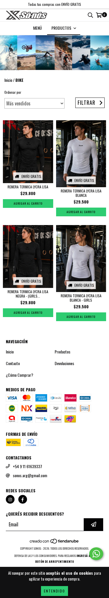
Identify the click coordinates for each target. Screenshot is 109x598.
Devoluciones (64, 363)
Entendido (54, 590)
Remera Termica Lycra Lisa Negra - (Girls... (28, 293)
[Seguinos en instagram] (10, 499)
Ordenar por (12, 92)
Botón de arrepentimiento (54, 561)
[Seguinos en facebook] (22, 499)
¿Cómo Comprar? (19, 375)
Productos (62, 352)
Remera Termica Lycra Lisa (28, 187)
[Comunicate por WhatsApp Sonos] (96, 553)
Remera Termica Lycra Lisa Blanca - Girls (81, 297)
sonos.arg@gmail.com (30, 475)
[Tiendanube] (54, 542)
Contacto (13, 363)
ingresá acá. (85, 555)
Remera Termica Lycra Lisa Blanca (81, 193)
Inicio (8, 80)
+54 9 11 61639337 (27, 466)
